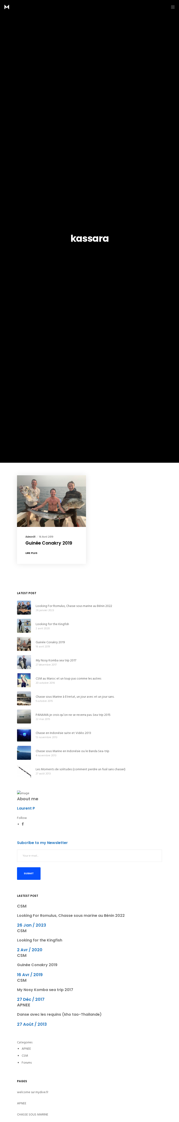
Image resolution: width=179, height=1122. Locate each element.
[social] (23, 824)
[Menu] (171, 7)
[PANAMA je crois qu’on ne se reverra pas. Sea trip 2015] (24, 716)
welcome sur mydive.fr (32, 1092)
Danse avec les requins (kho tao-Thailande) (59, 1014)
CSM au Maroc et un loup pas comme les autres (68, 678)
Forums (27, 1062)
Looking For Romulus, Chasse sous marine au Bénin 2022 (74, 606)
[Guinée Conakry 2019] (24, 644)
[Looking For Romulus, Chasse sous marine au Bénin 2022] (24, 608)
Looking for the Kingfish (52, 624)
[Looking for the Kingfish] (24, 626)
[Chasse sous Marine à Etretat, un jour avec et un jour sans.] (24, 698)
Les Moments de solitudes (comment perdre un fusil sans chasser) (80, 769)
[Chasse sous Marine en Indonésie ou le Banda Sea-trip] (24, 753)
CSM (22, 906)
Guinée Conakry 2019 (50, 642)
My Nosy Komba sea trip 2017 (56, 660)
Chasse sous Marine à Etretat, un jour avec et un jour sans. (75, 696)
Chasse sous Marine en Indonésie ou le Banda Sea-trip (72, 751)
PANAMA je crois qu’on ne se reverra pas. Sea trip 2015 (73, 714)
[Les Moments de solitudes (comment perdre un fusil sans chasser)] (24, 771)
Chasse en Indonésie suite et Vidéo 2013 (63, 733)
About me (27, 799)
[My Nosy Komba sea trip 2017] (24, 662)
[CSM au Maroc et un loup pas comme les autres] (24, 680)
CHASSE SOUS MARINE (32, 1114)
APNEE (23, 1005)
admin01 (30, 537)
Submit (29, 873)
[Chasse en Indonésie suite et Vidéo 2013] (24, 735)
